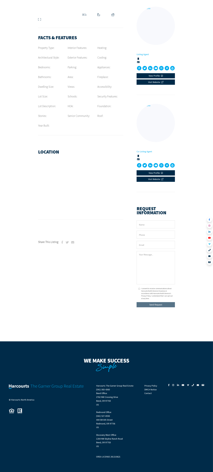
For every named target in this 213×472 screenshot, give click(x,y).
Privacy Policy (150, 385)
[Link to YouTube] (209, 237)
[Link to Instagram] (209, 225)
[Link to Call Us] (209, 250)
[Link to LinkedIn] (209, 231)
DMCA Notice (150, 389)
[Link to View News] (209, 262)
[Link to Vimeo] (209, 244)
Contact (148, 393)
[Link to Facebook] (209, 219)
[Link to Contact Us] (209, 256)
